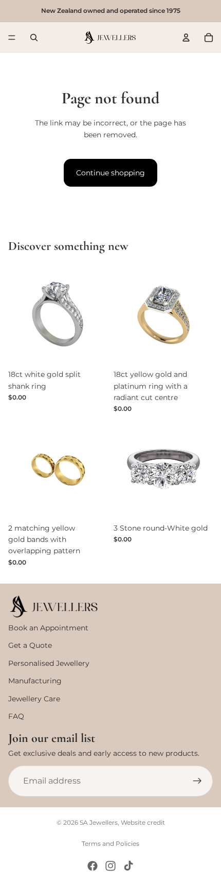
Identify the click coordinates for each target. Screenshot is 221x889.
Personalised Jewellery (48, 663)
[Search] (34, 37)
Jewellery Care (34, 698)
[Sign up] (197, 781)
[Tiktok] (128, 866)
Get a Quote (30, 645)
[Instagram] (110, 866)
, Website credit (141, 822)
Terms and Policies (110, 843)
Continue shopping (110, 172)
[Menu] (12, 37)
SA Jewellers (99, 822)
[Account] (186, 37)
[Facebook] (92, 866)
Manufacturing (35, 680)
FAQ (16, 716)
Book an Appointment (48, 627)
